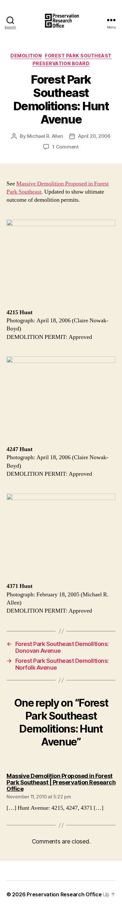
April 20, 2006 (94, 136)
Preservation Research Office (64, 894)
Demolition (26, 55)
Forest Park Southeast (78, 55)
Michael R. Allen (45, 136)
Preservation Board (61, 63)
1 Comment (65, 147)
